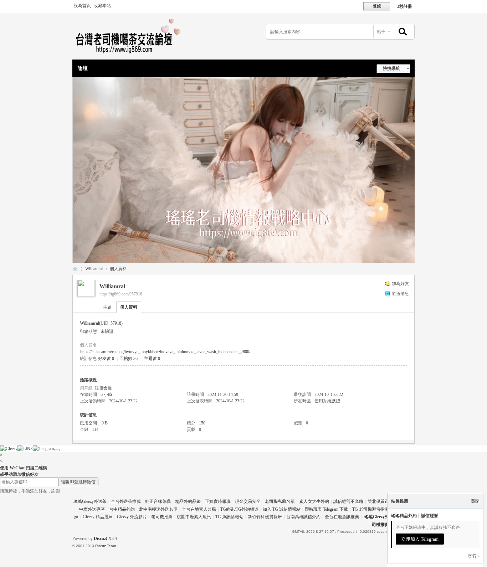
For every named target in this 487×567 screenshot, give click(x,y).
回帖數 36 (128, 358)
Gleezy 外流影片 (132, 516)
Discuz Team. (106, 546)
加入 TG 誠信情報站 (282, 509)
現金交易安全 (248, 501)
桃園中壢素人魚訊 (194, 516)
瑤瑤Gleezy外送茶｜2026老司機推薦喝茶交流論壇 (75, 269)
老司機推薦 (162, 516)
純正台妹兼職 (158, 501)
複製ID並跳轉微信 (78, 481)
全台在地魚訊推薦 (342, 516)
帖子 (381, 31)
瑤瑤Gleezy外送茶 (90, 501)
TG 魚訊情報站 (229, 516)
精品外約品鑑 (188, 501)
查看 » (474, 556)
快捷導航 (391, 68)
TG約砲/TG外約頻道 (239, 509)
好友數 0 (106, 358)
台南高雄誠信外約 (303, 516)
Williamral (94, 268)
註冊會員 (103, 388)
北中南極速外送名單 (158, 509)
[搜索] (402, 32)
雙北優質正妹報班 (385, 501)
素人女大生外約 (314, 501)
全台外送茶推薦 (126, 501)
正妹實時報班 (218, 501)
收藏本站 (102, 5)
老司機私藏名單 (280, 501)
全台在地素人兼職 (199, 509)
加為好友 (400, 283)
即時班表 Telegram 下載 (326, 509)
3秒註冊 (404, 6)
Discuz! (100, 538)
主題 (107, 307)
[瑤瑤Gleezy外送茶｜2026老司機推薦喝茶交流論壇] (133, 55)
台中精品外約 (122, 509)
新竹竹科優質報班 (265, 516)
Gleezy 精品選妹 (98, 516)
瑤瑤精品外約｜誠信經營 (414, 515)
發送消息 (400, 293)
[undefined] (57, 450)
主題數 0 (152, 358)
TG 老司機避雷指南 (370, 509)
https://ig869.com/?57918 (120, 294)
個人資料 (128, 307)
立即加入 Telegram (420, 539)
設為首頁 (82, 5)
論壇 (83, 68)
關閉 (475, 501)
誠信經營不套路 (348, 501)
